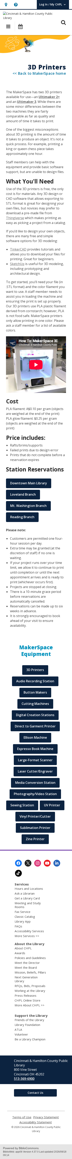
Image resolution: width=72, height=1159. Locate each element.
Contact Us (35, 1093)
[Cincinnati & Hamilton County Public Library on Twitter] (28, 863)
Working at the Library (30, 991)
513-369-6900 (24, 1078)
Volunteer (21, 1034)
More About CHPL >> (29, 1005)
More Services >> (27, 936)
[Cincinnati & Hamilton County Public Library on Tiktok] (18, 873)
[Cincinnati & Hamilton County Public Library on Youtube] (47, 863)
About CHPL (23, 948)
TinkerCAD (18, 249)
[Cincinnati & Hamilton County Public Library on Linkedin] (56, 863)
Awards (20, 953)
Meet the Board (26, 967)
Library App (23, 921)
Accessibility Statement (35, 1122)
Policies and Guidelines (30, 958)
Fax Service (22, 912)
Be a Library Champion (30, 1039)
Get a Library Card (27, 898)
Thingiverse (15, 218)
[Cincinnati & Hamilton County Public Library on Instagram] (37, 863)
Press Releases (25, 995)
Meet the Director (27, 963)
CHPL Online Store (27, 1000)
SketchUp (17, 264)
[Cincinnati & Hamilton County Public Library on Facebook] (18, 863)
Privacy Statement (46, 1117)
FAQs (18, 926)
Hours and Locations (29, 889)
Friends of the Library (29, 1020)
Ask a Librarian (25, 893)
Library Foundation (27, 1025)
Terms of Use (21, 1117)
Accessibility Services (29, 931)
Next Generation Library (26, 979)
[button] (6, 4)
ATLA (18, 1029)
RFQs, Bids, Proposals (30, 986)
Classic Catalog (25, 917)
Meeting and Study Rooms (28, 905)
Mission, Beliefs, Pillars (30, 972)
